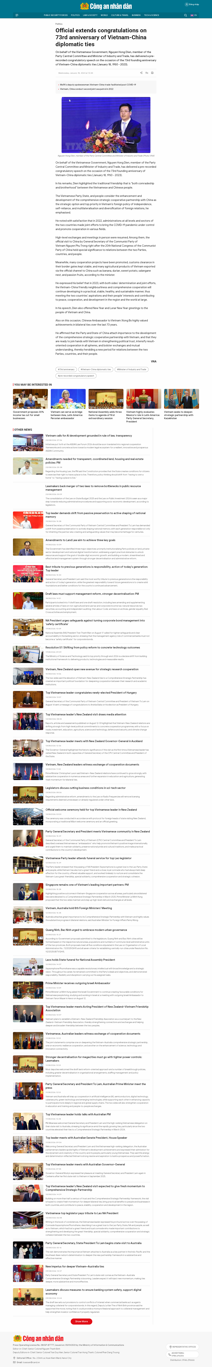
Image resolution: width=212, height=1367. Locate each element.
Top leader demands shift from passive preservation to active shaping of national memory (96, 515)
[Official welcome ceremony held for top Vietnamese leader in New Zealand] (28, 816)
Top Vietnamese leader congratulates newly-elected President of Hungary (91, 692)
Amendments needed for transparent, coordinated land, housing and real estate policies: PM (94, 460)
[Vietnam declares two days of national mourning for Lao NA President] (28, 1327)
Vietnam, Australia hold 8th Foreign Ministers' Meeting (79, 908)
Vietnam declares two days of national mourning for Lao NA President (88, 1320)
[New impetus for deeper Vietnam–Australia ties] (28, 1273)
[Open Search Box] (185, 15)
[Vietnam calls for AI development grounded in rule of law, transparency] (28, 442)
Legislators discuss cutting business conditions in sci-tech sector (86, 788)
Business (136, 15)
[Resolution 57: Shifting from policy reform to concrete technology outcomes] (28, 654)
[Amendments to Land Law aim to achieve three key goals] (28, 547)
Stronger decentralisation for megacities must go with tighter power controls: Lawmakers (94, 1059)
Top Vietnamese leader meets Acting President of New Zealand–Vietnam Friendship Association (97, 1008)
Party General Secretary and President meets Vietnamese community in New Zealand (98, 831)
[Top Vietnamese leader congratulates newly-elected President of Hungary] (28, 699)
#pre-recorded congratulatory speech (76, 376)
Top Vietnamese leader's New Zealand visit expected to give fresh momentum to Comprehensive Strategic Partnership (95, 1188)
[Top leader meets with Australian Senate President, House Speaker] (28, 1144)
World (104, 15)
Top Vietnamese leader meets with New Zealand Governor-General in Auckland (94, 741)
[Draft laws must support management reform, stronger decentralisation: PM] (28, 600)
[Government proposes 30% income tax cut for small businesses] (30, 399)
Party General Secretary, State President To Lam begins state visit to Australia (93, 1243)
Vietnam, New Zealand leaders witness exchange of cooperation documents (92, 764)
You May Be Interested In (33, 384)
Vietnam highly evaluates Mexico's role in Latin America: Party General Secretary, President (143, 417)
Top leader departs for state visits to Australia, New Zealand (82, 1342)
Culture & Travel (119, 15)
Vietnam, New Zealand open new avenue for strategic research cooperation (92, 669)
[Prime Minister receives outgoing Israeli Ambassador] (28, 990)
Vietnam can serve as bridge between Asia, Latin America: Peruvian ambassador (67, 415)
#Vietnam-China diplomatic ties (96, 369)
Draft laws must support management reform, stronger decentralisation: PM (92, 593)
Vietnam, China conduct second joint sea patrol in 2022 (86, 89)
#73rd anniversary (66, 369)
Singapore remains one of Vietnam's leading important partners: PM (87, 884)
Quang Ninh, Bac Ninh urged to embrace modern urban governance (86, 930)
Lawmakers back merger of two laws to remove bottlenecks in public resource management (93, 488)
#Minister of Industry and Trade (131, 369)
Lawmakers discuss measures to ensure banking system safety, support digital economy (93, 1291)
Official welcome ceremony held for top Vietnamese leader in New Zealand (91, 809)
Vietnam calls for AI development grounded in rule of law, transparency (89, 435)
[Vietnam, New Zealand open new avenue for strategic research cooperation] (28, 676)
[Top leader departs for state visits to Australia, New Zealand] (28, 1348)
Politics (75, 15)
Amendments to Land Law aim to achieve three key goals (80, 540)
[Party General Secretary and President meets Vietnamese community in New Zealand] (28, 838)
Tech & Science (151, 15)
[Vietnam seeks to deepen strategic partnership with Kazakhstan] (181, 399)
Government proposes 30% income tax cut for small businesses (28, 415)
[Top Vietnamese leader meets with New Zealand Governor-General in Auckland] (28, 748)
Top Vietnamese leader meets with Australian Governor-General (85, 1164)
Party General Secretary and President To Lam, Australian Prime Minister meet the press (96, 1086)
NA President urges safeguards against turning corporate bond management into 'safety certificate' (95, 622)
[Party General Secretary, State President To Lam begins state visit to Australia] (28, 1250)
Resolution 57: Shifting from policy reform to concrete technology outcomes (93, 647)
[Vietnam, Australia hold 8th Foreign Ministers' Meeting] (28, 915)
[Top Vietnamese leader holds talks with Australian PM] (28, 1121)
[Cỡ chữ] (147, 73)
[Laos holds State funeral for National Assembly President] (28, 966)
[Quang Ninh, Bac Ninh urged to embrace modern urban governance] (28, 936)
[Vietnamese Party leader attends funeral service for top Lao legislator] (28, 865)
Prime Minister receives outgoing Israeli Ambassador (78, 983)
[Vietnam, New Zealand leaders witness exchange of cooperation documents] (28, 771)
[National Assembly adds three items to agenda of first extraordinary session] (106, 399)
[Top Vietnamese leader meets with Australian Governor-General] (28, 1171)
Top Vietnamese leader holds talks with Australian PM (78, 1114)
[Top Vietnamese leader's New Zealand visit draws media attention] (28, 721)
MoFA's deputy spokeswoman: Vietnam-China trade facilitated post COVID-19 (98, 85)
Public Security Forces (56, 15)
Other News (23, 429)
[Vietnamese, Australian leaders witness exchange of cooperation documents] (28, 1040)
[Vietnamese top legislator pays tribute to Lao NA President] (28, 1220)
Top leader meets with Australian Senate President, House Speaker (86, 1137)
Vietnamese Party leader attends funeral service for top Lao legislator (89, 858)
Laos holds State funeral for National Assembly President (80, 959)
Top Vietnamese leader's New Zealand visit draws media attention (86, 714)
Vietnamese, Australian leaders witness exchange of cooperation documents (93, 1033)
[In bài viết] (152, 73)
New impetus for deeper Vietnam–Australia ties (75, 1266)
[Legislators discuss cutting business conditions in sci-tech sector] (28, 794)
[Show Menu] (17, 15)
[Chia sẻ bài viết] (141, 73)
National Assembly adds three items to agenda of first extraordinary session (105, 415)
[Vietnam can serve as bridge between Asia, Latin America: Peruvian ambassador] (68, 399)
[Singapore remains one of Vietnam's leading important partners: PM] (28, 891)
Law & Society (90, 15)
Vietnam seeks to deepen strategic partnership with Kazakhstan (178, 415)
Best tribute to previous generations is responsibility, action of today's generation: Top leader (97, 568)
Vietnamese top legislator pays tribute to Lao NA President (82, 1213)
